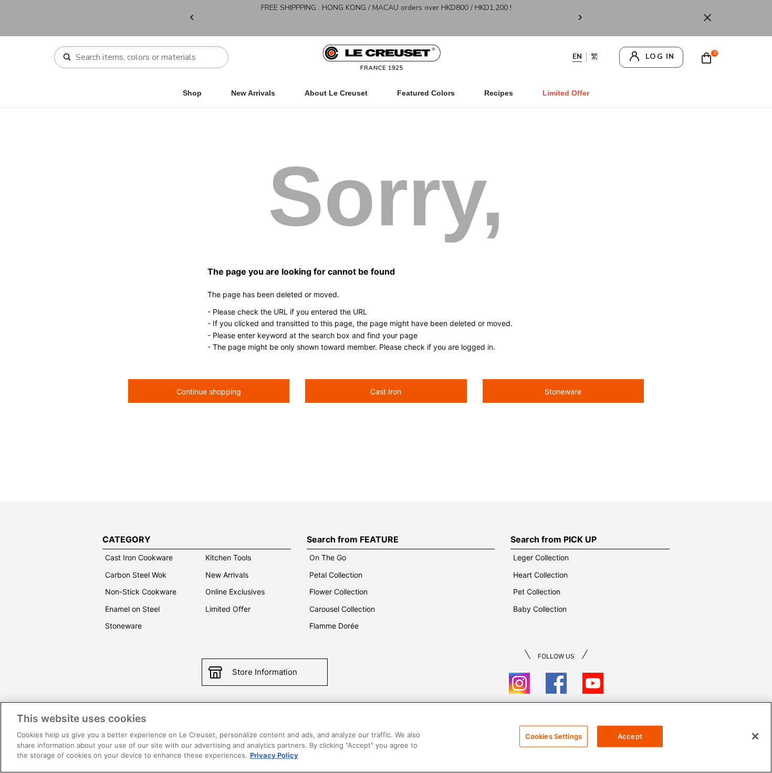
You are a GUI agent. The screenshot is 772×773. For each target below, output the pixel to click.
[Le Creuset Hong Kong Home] (381, 56)
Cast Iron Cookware (139, 557)
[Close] (707, 18)
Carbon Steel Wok (135, 574)
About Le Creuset (336, 93)
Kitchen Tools (228, 557)
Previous (191, 18)
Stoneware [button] (563, 391)
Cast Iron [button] (385, 391)
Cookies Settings (553, 736)
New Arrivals (253, 93)
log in (659, 56)
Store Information (264, 672)
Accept (630, 736)
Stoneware (123, 625)
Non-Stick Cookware (140, 591)
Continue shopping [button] (208, 391)
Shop (192, 93)
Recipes (498, 93)
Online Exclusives (235, 591)
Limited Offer (228, 608)
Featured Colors (426, 93)
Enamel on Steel (132, 608)
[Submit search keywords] (67, 57)
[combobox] (145, 57)
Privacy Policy (274, 755)
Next (580, 18)
